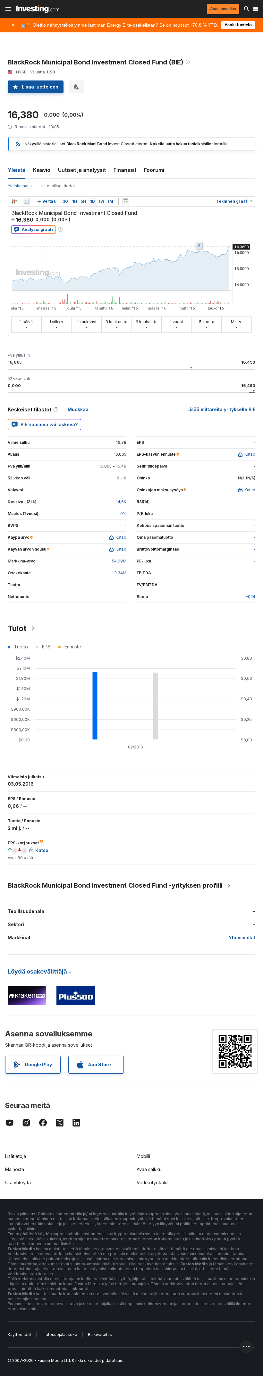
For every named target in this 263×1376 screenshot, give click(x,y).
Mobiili (143, 1156)
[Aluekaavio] (26, 201)
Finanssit (125, 170)
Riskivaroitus (100, 1334)
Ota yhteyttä (18, 1182)
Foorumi (154, 170)
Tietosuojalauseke (59, 1334)
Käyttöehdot (19, 1334)
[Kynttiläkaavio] (14, 201)
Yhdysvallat (242, 937)
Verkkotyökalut (153, 1182)
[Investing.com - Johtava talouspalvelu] (37, 9)
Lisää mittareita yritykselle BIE (221, 409)
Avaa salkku (149, 1169)
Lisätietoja (15, 1156)
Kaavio (41, 170)
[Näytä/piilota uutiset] (125, 201)
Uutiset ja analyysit (82, 170)
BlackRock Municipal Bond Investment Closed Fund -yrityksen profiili (115, 885)
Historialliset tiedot (57, 185)
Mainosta (14, 1169)
